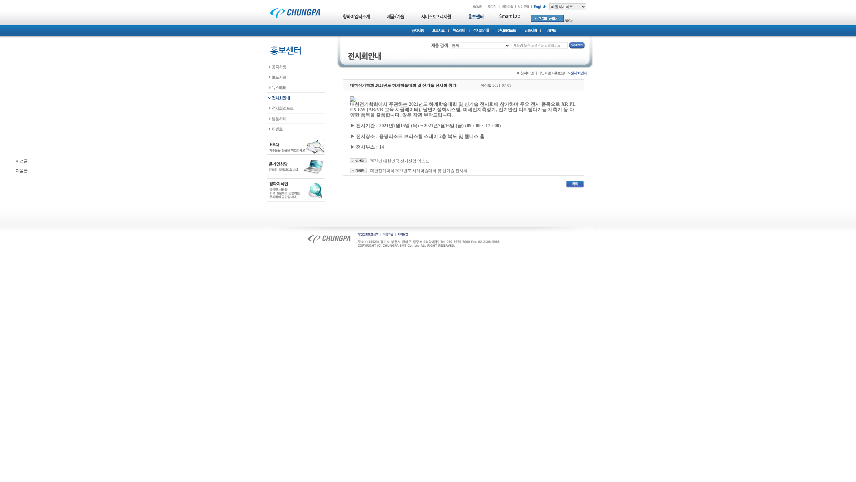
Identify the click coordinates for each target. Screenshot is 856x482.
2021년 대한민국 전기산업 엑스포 (399, 161)
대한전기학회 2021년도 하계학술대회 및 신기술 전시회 (418, 170)
